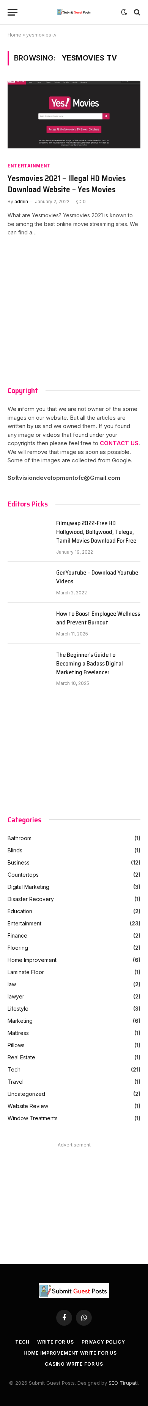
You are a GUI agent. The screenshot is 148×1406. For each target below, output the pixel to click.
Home (14, 35)
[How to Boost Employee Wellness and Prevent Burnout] (28, 623)
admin (21, 201)
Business (19, 862)
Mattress (18, 1033)
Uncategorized (26, 1094)
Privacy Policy (103, 1342)
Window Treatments (33, 1118)
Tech (14, 1069)
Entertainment (29, 166)
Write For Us (55, 1342)
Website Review (28, 1106)
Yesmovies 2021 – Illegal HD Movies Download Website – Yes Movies (67, 184)
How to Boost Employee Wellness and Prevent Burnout (98, 618)
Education (20, 911)
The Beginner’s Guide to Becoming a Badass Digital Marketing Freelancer (89, 664)
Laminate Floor (26, 972)
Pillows (16, 1045)
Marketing (20, 1020)
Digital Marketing (28, 887)
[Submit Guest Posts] (74, 12)
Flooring (18, 947)
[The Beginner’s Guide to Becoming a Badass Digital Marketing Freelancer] (28, 664)
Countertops (23, 874)
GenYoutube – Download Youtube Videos (97, 577)
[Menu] (12, 12)
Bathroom (19, 838)
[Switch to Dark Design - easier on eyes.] (124, 12)
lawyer (16, 996)
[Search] (136, 12)
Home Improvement (32, 960)
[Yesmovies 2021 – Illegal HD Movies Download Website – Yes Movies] (74, 118)
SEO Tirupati (123, 1383)
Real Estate (21, 1057)
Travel (16, 1081)
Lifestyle (18, 1008)
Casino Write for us (74, 1364)
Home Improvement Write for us (70, 1353)
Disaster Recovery (31, 899)
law (12, 984)
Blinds (15, 850)
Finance (17, 935)
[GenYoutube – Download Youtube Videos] (28, 582)
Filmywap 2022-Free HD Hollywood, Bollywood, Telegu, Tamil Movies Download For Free (96, 532)
